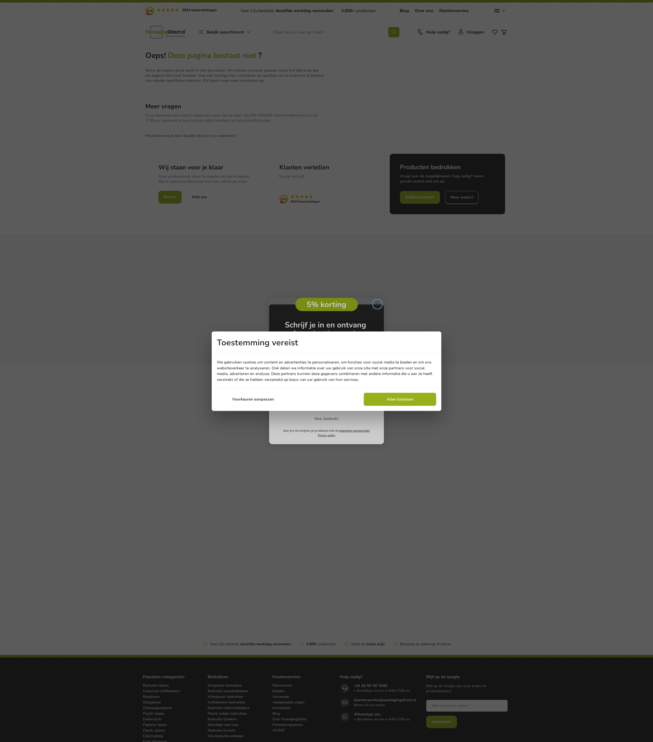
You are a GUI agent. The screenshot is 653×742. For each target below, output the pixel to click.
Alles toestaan (400, 399)
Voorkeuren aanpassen (253, 399)
